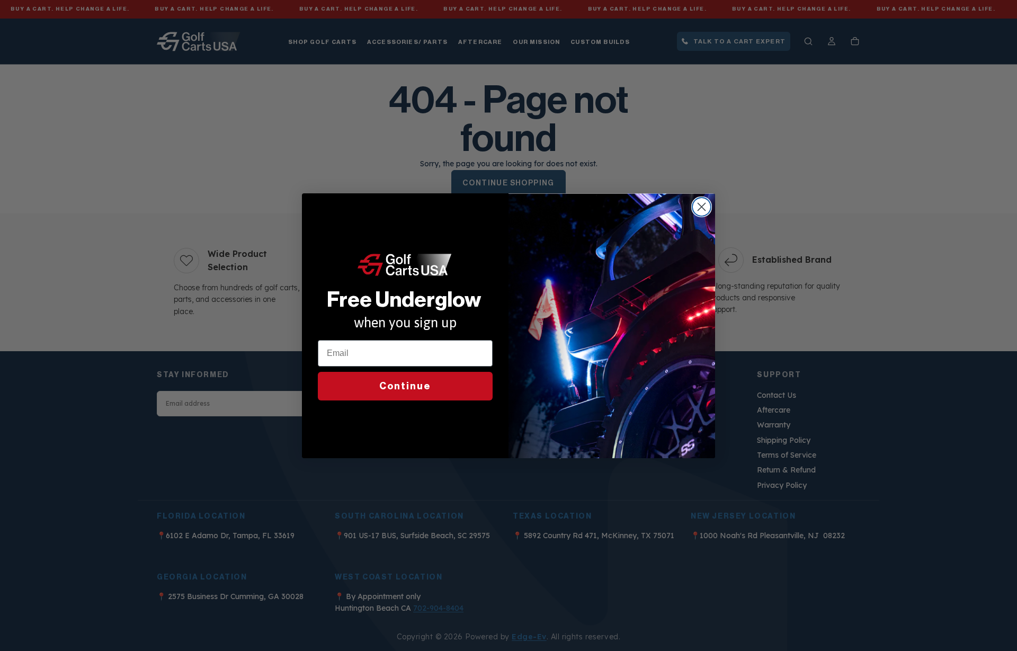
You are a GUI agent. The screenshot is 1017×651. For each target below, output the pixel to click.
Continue (405, 386)
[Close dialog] (701, 207)
